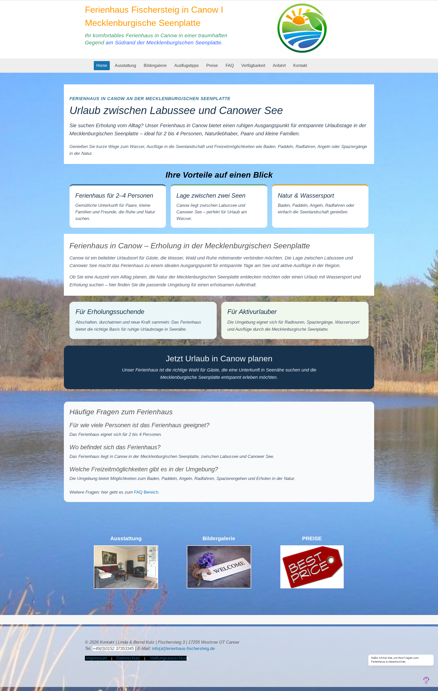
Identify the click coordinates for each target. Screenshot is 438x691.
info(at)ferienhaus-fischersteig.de (183, 648)
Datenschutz (128, 658)
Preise (212, 65)
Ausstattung (125, 65)
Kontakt (300, 65)
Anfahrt (279, 65)
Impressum (96, 658)
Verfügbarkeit (253, 65)
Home (101, 65)
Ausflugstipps (186, 65)
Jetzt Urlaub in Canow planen (219, 358)
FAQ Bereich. (146, 492)
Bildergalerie (155, 65)
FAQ (230, 65)
